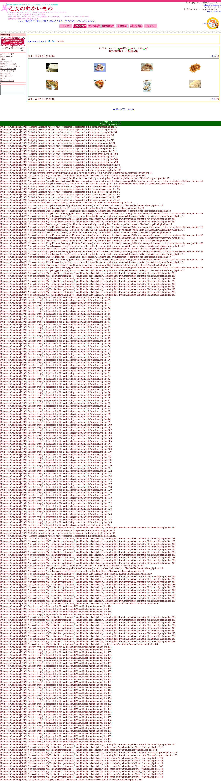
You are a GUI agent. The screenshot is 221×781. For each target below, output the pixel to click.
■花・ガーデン (6, 76)
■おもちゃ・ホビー (8, 69)
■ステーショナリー (8, 71)
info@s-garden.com (214, 11)
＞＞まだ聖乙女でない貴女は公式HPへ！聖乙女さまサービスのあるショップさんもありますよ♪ (56, 21)
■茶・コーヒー (6, 57)
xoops (112, 124)
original (130, 109)
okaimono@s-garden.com (212, 5)
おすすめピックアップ (37, 41)
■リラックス (5, 73)
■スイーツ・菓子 (7, 54)
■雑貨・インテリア (8, 64)
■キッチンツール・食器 (10, 66)
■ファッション (6, 61)
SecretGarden (116, 122)
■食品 (2, 59)
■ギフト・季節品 (7, 81)
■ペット (3, 78)
